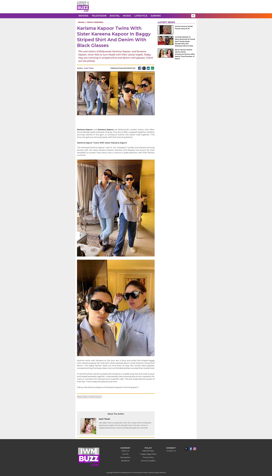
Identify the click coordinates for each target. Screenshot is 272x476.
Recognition (125, 457)
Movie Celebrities (95, 22)
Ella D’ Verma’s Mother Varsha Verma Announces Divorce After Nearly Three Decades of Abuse (185, 54)
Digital (115, 15)
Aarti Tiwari (89, 68)
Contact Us (171, 451)
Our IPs (125, 454)
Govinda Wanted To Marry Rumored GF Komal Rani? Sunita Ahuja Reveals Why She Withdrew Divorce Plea (185, 41)
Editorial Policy (148, 451)
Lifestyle (140, 15)
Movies (83, 15)
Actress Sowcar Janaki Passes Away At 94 (184, 27)
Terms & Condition (148, 461)
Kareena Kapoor (83, 397)
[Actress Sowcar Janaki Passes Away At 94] (165, 29)
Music (127, 15)
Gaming (156, 15)
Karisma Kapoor (95, 397)
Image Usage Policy (148, 454)
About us (125, 451)
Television (99, 15)
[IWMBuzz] (83, 7)
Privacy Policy (148, 457)
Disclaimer (125, 461)
